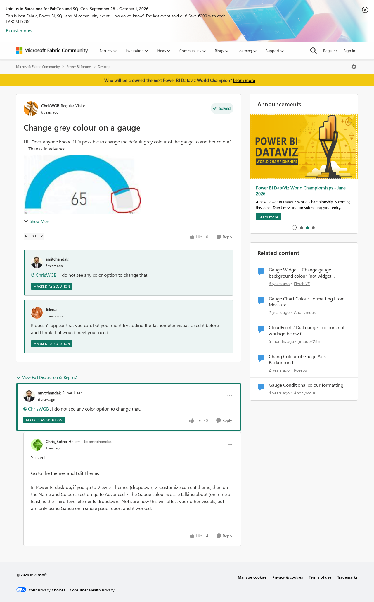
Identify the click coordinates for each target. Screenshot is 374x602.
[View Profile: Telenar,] (37, 313)
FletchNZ (302, 283)
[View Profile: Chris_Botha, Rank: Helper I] (37, 445)
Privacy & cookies (287, 576)
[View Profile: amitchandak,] (37, 262)
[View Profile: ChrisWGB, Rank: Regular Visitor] (31, 108)
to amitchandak (98, 441)
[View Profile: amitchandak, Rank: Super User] (29, 396)
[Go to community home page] (52, 50)
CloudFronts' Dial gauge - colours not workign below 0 (306, 330)
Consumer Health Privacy (92, 589)
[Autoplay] (294, 227)
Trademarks (347, 576)
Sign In (349, 50)
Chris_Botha (56, 441)
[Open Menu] (354, 67)
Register (330, 50)
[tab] (301, 227)
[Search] (313, 50)
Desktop (104, 66)
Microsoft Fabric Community (38, 66)
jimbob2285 (309, 341)
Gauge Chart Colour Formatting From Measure (307, 302)
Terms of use (320, 576)
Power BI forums (78, 66)
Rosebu (300, 370)
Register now (19, 30)
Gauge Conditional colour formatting (306, 385)
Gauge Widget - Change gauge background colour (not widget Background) (300, 273)
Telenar (52, 309)
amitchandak (57, 259)
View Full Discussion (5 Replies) (49, 377)
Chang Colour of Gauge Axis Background (297, 359)
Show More (40, 221)
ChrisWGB (50, 105)
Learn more (244, 80)
